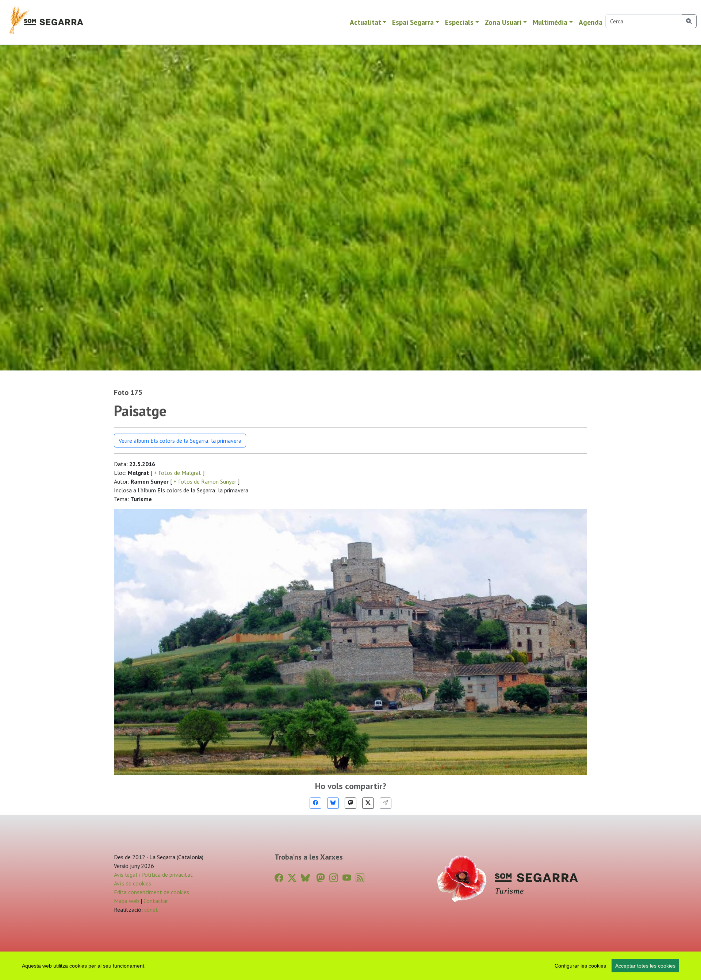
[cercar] (689, 21)
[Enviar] (385, 803)
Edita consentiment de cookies (151, 892)
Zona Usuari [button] (503, 22)
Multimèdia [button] (550, 22)
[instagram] (333, 878)
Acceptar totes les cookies (645, 966)
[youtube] (346, 878)
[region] (350, 966)
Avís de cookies (132, 883)
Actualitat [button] (365, 22)
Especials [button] (459, 22)
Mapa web (126, 900)
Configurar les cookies (580, 966)
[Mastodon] (350, 803)
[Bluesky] (333, 803)
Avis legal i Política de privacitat (153, 874)
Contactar (155, 900)
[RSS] (360, 878)
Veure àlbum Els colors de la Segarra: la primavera (180, 440)
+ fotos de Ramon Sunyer (205, 481)
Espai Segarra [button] (413, 22)
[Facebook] (315, 803)
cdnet (150, 909)
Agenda (590, 22)
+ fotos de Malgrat (177, 472)
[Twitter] (368, 803)
